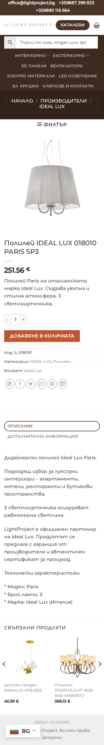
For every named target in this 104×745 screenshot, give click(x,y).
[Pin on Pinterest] (52, 384)
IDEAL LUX (52, 106)
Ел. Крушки (25, 86)
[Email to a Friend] (41, 384)
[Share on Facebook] (20, 384)
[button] (96, 25)
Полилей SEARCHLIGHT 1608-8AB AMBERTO (74, 690)
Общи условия (52, 722)
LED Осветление (78, 76)
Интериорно (30, 55)
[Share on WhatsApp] (9, 384)
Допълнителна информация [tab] (42, 436)
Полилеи (62, 361)
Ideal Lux (33, 370)
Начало (22, 101)
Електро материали (31, 76)
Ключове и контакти (68, 86)
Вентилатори (66, 66)
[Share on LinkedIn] (62, 384)
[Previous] (4, 675)
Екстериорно (69, 55)
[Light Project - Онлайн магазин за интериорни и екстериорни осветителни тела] (28, 25)
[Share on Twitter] (30, 384)
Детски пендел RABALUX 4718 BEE (23, 687)
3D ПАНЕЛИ (34, 66)
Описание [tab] (20, 426)
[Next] (99, 675)
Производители (63, 101)
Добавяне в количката (42, 336)
